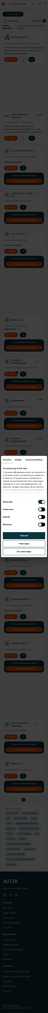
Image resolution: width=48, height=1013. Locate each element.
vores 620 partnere (16, 472)
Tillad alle (24, 536)
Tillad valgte (24, 544)
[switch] (41, 509)
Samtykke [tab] (7, 460)
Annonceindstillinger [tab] (34, 460)
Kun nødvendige (24, 552)
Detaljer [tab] (18, 460)
